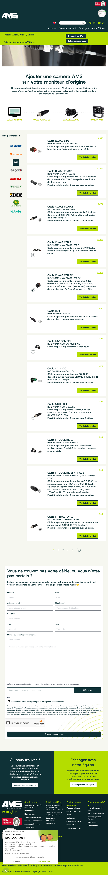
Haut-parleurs (29, 814)
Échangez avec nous (77, 41)
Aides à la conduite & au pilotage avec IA (54, 814)
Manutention (71, 825)
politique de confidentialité (53, 701)
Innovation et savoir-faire (95, 809)
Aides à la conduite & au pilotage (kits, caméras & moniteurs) (54, 807)
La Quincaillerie (21, 871)
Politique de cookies (41, 865)
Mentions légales (61, 865)
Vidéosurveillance (73, 808)
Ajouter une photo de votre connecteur (25, 690)
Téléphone (60, 603)
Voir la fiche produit (87, 157)
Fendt (101, 437)
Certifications (93, 826)
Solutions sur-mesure (96, 813)
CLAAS (100, 138)
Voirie (69, 815)
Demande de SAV (75, 36)
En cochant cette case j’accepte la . (37, 701)
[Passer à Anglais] (54, 23)
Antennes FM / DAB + (32, 817)
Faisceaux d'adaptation (33, 821)
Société (11, 614)
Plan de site (77, 865)
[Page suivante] (79, 550)
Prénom (10, 592)
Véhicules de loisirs (74, 828)
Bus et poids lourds (74, 811)
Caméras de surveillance (50, 819)
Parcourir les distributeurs (25, 785)
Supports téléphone (32, 824)
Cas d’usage (92, 822)
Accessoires (29, 827)
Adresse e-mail (14, 603)
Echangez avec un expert (83, 784)
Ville (9, 624)
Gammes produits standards (95, 818)
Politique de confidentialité (15, 865)
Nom (57, 592)
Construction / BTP (74, 821)
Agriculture (71, 818)
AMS (101, 308)
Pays (57, 624)
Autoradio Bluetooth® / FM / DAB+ (33, 806)
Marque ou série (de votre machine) (22, 635)
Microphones (29, 810)
